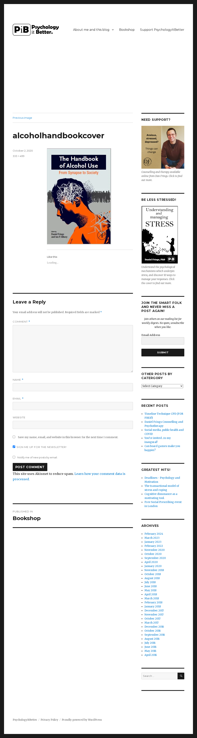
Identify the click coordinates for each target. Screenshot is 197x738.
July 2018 (150, 582)
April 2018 (150, 594)
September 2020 (155, 558)
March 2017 (151, 622)
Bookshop (127, 30)
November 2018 (154, 570)
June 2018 (150, 586)
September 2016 (154, 634)
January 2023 (152, 542)
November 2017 (154, 614)
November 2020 (154, 550)
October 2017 (152, 618)
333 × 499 (18, 156)
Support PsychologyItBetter (162, 30)
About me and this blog (91, 30)
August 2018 (152, 578)
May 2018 (150, 590)
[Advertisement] (99, 84)
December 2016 (154, 626)
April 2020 (151, 562)
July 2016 (149, 643)
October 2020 (153, 554)
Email (18, 398)
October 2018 (152, 574)
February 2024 (153, 533)
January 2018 (152, 606)
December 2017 (154, 610)
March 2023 (151, 538)
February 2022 (153, 546)
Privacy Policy (49, 719)
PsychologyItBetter (25, 719)
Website (19, 417)
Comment (21, 321)
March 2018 (151, 598)
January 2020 (153, 566)
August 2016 (151, 638)
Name (18, 379)
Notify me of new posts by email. (37, 457)
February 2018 (153, 602)
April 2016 (150, 655)
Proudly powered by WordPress (82, 719)
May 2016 (150, 651)
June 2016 (150, 647)
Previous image (22, 117)
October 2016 (152, 630)
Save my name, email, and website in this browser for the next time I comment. (68, 437)
